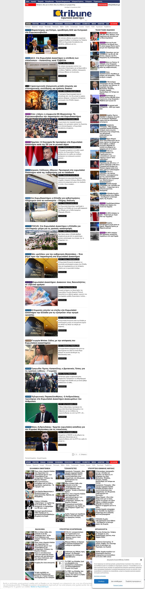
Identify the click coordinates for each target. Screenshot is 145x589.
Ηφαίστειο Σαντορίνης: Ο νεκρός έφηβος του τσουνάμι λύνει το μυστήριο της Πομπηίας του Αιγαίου (106, 544)
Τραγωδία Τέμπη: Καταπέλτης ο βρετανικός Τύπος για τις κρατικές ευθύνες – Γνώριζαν (55, 369)
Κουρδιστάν (49, 1)
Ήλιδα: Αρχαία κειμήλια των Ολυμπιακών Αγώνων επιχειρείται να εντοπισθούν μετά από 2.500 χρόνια (105, 554)
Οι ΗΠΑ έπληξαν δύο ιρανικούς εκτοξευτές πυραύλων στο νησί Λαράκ (109, 234)
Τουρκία (40, 1)
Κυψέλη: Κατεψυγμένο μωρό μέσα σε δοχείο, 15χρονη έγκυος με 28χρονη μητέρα (109, 225)
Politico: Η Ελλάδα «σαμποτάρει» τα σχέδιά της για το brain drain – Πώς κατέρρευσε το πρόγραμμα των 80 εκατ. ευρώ (44, 504)
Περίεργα (27, 26)
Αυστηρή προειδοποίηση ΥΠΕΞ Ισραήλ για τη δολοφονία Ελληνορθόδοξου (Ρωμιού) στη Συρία (44, 513)
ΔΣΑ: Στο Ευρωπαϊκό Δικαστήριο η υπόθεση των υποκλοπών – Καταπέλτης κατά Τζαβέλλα (52, 59)
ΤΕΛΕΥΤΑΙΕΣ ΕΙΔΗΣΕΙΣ (105, 30)
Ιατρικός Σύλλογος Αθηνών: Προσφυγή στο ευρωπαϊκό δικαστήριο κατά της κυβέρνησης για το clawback (55, 171)
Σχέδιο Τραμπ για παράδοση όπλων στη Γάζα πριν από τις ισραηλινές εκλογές (75, 515)
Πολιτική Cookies (118, 585)
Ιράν (27, 1)
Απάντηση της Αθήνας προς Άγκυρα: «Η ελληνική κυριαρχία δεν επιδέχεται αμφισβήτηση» (75, 554)
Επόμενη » (84, 454)
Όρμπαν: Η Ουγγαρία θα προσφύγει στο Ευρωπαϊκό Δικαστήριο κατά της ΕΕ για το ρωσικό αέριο (53, 143)
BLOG (27, 86)
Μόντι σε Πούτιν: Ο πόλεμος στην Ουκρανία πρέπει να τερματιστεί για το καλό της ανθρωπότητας (109, 64)
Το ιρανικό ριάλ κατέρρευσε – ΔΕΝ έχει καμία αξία (110, 107)
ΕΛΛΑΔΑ (42, 24)
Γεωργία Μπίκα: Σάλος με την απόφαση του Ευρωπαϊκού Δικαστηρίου (50, 341)
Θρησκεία (34, 26)
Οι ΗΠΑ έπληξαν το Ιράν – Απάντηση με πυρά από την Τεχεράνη (109, 214)
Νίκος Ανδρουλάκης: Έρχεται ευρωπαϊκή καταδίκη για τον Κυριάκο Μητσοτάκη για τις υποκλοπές (55, 428)
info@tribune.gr (114, 5)
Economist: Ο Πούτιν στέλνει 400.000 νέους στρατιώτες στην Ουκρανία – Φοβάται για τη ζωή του (110, 98)
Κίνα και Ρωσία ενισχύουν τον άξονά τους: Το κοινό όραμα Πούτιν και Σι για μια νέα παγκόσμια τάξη (110, 45)
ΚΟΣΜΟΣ (77, 24)
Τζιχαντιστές (98, 1)
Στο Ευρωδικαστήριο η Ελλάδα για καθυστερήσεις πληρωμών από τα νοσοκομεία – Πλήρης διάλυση (52, 199)
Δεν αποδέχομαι (116, 581)
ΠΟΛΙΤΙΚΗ (35, 24)
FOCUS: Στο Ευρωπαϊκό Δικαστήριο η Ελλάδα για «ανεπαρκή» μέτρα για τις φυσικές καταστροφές (52, 227)
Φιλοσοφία (48, 26)
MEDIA (94, 24)
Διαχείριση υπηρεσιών (100, 576)
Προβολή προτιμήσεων (133, 581)
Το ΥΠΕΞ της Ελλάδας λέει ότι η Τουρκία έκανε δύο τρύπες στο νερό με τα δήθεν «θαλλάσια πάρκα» (75, 573)
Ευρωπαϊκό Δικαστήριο (72, 17)
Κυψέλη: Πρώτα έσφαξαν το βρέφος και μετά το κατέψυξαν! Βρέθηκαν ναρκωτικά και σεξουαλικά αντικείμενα (109, 118)
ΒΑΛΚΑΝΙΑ (40, 529)
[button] (141, 560)
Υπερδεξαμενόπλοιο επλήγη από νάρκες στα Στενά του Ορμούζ (110, 204)
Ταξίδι (92, 26)
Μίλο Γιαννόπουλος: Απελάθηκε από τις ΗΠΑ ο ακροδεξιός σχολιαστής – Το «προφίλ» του (44, 484)
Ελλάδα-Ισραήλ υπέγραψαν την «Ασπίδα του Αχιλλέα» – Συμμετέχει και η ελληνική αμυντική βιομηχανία (110, 187)
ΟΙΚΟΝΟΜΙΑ (59, 24)
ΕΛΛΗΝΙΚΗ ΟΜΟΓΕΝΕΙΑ (40, 468)
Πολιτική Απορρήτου (30, 458)
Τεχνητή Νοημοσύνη (63, 1)
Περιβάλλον (107, 26)
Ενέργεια (89, 1)
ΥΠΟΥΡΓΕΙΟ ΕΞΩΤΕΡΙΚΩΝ (70, 529)
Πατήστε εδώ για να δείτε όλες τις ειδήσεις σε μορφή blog (55, 5)
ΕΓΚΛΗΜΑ (50, 24)
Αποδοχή (101, 581)
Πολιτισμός (55, 26)
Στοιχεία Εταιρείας (42, 458)
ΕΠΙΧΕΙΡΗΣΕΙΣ (69, 24)
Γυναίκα (81, 26)
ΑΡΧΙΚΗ (28, 24)
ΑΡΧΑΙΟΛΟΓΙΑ (101, 529)
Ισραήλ (33, 1)
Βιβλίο (62, 26)
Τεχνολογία (99, 26)
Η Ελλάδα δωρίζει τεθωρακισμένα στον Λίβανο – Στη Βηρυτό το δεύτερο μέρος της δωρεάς (109, 196)
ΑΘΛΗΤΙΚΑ (101, 24)
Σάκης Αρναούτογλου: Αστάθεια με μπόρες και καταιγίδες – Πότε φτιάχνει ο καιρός (110, 74)
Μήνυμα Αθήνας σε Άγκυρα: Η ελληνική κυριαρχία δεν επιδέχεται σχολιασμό (74, 543)
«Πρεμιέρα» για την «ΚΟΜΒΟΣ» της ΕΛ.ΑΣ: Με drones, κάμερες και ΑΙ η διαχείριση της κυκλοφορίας (109, 55)
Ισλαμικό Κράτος (78, 1)
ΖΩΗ (107, 24)
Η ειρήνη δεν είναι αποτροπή (45, 562)
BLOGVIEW (114, 24)
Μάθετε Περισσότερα (40, 586)
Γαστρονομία (74, 26)
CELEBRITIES (86, 24)
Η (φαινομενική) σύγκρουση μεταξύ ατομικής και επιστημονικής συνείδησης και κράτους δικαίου (51, 87)
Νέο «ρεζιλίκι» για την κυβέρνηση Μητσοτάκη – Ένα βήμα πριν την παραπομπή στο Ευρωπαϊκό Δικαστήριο (54, 255)
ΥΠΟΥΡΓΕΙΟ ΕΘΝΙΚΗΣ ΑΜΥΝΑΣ (101, 468)
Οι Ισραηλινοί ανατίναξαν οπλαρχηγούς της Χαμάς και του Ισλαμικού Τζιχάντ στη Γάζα (75, 506)
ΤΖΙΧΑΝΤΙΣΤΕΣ (70, 468)
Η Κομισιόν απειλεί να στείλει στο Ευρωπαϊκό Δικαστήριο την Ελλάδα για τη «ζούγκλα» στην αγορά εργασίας (51, 312)
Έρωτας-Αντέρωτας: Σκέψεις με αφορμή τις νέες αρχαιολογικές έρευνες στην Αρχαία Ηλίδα (106, 534)
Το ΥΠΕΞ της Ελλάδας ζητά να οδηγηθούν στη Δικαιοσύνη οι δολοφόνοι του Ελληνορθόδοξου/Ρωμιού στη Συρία (74, 565)
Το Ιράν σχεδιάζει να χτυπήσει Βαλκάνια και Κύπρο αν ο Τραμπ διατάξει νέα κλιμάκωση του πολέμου (44, 575)
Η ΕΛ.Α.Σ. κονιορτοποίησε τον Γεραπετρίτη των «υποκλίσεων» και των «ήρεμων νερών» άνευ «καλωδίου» (107, 155)
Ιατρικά (87, 26)
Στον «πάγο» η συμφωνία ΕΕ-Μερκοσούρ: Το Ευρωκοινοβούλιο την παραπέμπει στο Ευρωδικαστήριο (53, 115)
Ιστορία (41, 26)
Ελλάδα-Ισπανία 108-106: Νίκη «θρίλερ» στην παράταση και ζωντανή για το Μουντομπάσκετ (109, 35)
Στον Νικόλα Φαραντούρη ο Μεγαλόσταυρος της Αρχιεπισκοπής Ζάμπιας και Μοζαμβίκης (44, 494)
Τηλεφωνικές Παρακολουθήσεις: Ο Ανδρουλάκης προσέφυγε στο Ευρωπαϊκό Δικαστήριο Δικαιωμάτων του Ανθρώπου (53, 398)
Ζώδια (67, 26)
